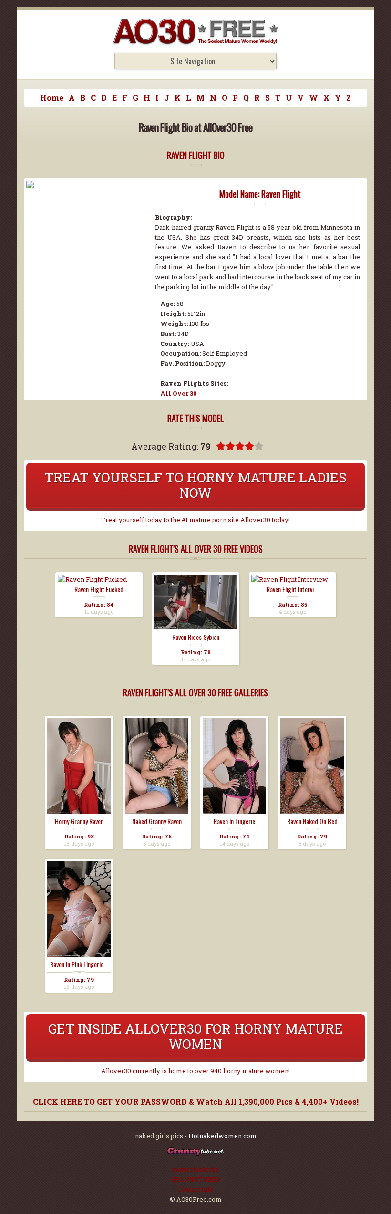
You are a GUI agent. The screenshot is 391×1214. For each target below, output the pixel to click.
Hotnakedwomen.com (222, 1135)
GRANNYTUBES (195, 1179)
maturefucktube (195, 1169)
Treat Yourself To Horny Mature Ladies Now (195, 485)
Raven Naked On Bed (312, 821)
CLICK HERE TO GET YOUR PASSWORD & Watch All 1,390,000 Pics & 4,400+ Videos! (196, 1102)
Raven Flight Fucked (98, 589)
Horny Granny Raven (79, 821)
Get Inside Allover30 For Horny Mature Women (195, 1036)
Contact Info (195, 1189)
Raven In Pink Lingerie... (79, 964)
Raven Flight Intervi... (292, 589)
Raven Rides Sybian (195, 637)
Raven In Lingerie (234, 821)
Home (51, 98)
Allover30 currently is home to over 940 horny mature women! (195, 1071)
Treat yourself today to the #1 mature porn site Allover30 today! (195, 519)
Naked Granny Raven (157, 821)
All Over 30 (178, 393)
